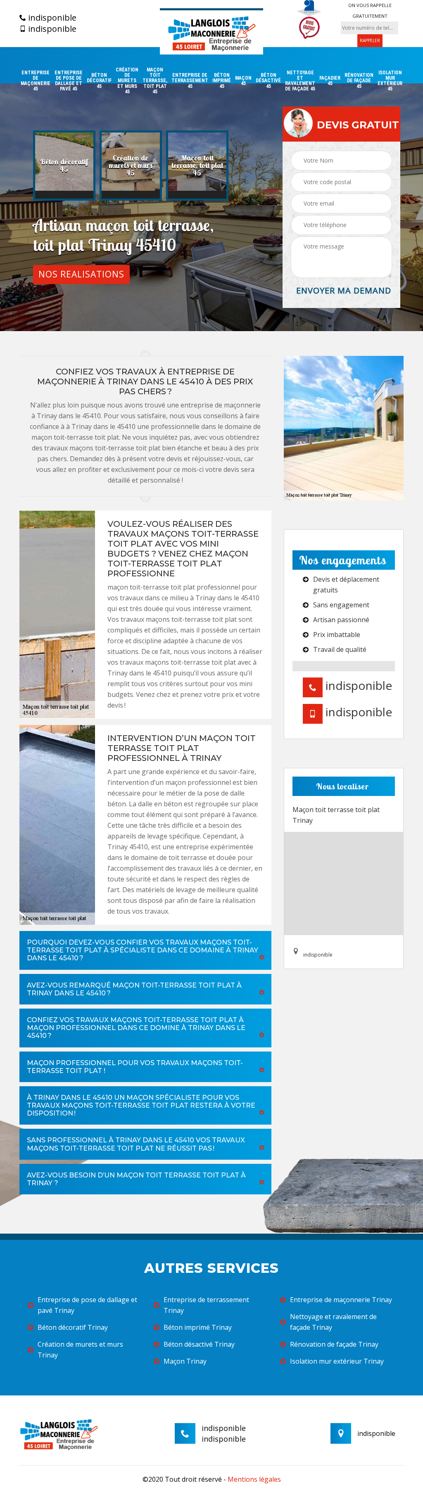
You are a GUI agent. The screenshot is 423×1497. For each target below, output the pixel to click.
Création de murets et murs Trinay (80, 1350)
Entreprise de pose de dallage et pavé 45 (69, 81)
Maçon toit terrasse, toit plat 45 (155, 81)
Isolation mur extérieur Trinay (337, 1361)
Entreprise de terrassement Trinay (206, 1305)
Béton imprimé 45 (221, 81)
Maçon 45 (243, 81)
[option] (64, 165)
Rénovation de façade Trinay (334, 1344)
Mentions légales (254, 1479)
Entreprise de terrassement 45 (189, 81)
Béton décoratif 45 (99, 81)
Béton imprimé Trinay (198, 1327)
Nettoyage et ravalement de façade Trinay (333, 1322)
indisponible (51, 17)
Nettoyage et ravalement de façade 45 (300, 81)
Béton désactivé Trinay (199, 1344)
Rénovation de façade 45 (359, 81)
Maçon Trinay (185, 1361)
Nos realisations (81, 274)
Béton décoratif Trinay (73, 1327)
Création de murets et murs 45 (127, 81)
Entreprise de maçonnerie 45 (35, 81)
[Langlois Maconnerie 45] (211, 31)
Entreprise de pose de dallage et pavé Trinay (87, 1305)
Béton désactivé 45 (268, 81)
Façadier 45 (329, 81)
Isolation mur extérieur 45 (390, 81)
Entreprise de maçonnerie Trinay (341, 1299)
